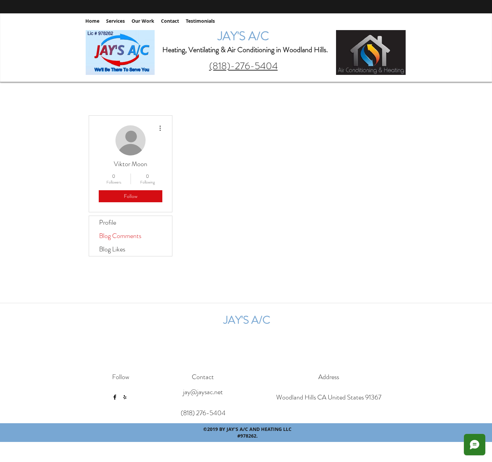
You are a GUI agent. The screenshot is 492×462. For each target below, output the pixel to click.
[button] (399, 16)
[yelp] (376, 16)
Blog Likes (112, 249)
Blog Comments (120, 236)
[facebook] (365, 16)
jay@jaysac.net (203, 392)
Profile (107, 222)
